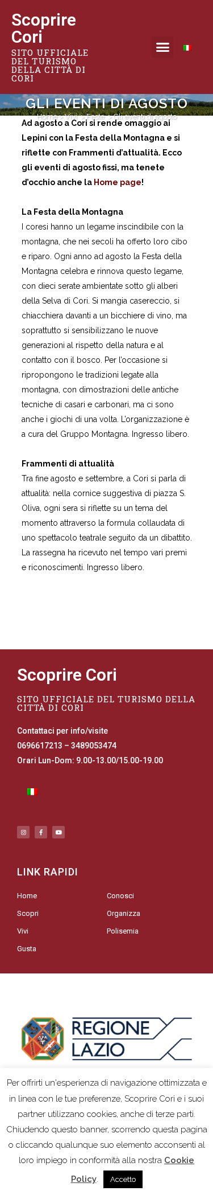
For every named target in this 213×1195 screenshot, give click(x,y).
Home (47, 116)
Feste (95, 116)
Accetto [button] (123, 1179)
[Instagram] (23, 832)
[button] (162, 47)
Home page (117, 182)
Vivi (71, 116)
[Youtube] (58, 832)
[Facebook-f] (41, 832)
